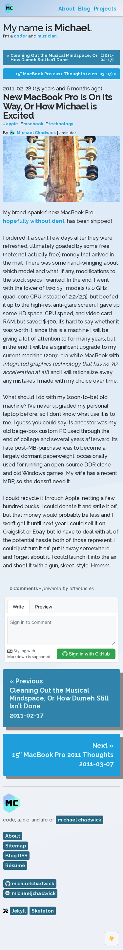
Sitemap (15, 846)
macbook (33, 124)
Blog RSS (16, 856)
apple (12, 124)
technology (60, 124)
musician (47, 36)
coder (20, 36)
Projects (105, 9)
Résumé (15, 865)
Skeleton (42, 911)
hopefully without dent (34, 221)
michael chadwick (79, 820)
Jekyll (19, 911)
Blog (84, 9)
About (66, 9)
